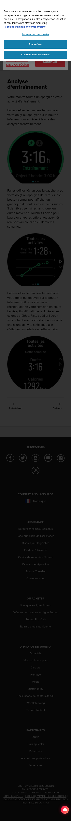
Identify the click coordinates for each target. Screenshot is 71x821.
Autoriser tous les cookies (35, 54)
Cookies (9, 27)
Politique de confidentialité (30, 27)
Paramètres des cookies (35, 34)
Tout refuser (36, 44)
